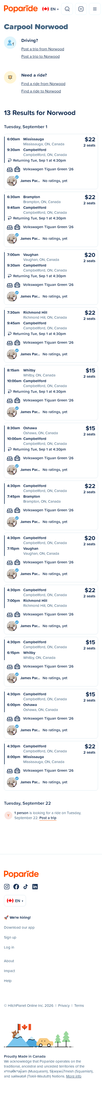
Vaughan (30, 254)
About (9, 960)
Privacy (64, 1005)
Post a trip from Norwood (42, 49)
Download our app (19, 927)
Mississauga (33, 139)
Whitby (29, 370)
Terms (79, 1005)
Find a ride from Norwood (43, 83)
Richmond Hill (35, 312)
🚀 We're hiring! (17, 917)
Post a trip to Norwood (40, 56)
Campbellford (34, 149)
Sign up (10, 937)
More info (73, 1076)
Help (8, 980)
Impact (9, 970)
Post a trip (47, 817)
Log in (9, 947)
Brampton (31, 196)
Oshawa (30, 427)
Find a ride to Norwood (41, 91)
